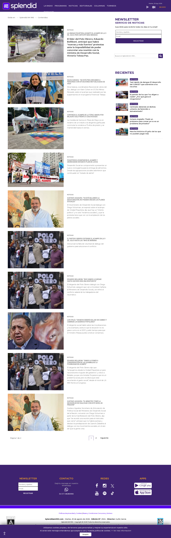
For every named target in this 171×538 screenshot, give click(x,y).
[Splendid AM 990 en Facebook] (97, 486)
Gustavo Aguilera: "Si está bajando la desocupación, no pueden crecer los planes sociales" (86, 199)
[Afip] (160, 522)
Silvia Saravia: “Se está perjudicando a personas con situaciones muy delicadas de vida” (86, 82)
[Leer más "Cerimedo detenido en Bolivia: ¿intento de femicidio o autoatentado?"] (122, 107)
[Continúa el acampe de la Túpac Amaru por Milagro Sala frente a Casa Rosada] (36, 128)
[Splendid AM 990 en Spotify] (104, 493)
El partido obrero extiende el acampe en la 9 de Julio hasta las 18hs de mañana (86, 239)
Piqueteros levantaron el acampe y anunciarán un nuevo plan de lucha (82, 161)
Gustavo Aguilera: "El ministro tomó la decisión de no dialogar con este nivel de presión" (85, 403)
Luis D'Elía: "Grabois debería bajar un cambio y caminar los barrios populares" (87, 321)
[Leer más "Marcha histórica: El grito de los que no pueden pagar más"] (122, 131)
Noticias (70, 30)
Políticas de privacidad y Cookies (70, 513)
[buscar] (160, 56)
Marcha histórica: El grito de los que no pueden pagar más (145, 132)
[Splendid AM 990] (20, 6)
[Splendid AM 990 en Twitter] (112, 486)
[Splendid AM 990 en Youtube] (97, 493)
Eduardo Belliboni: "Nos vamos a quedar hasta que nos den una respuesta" (84, 280)
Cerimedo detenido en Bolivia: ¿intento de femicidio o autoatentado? (143, 109)
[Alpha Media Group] (11, 522)
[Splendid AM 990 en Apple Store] (143, 492)
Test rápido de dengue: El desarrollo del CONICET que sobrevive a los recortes (145, 84)
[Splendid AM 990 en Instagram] (104, 486)
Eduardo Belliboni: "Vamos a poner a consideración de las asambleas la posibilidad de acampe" (82, 362)
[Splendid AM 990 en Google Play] (143, 486)
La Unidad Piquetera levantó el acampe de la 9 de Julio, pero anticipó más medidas (86, 34)
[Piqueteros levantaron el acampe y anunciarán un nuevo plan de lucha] (36, 170)
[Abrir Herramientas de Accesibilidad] (4, 533)
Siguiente (104, 438)
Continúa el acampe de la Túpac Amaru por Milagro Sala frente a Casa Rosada (85, 116)
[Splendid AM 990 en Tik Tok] (112, 493)
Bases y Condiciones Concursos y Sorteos (97, 513)
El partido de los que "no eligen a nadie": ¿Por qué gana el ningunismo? (144, 97)
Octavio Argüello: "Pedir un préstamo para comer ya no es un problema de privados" (144, 121)
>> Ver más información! (121, 531)
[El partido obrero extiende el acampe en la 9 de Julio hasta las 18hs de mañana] (36, 249)
